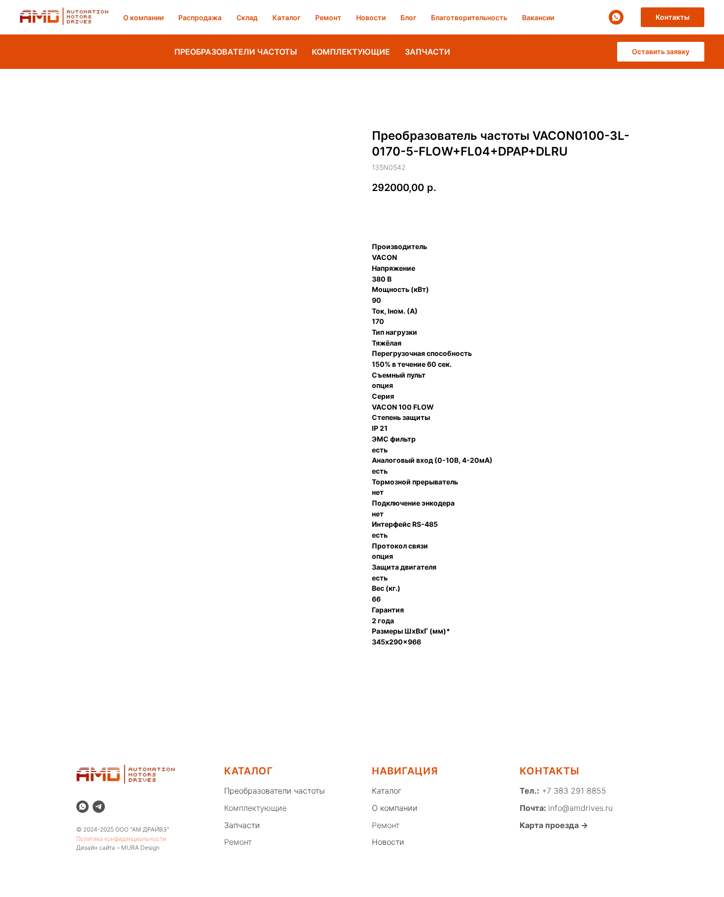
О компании (143, 17)
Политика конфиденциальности (121, 838)
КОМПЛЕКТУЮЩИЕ (351, 52)
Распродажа (200, 17)
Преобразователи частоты (274, 791)
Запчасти (242, 825)
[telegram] (99, 807)
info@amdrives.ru (580, 808)
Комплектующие (255, 808)
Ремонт (328, 17)
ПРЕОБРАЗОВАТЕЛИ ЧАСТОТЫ (235, 52)
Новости (371, 17)
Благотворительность (469, 17)
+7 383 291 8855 (572, 791)
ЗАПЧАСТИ (427, 52)
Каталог (286, 17)
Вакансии (538, 17)
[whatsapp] (616, 17)
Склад (247, 17)
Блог (408, 17)
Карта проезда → (554, 825)
